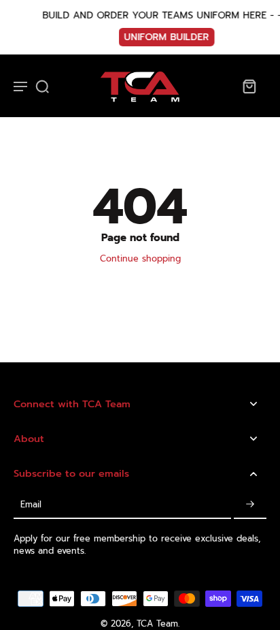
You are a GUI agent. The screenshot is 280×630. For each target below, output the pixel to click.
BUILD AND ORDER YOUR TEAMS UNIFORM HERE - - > (155, 15)
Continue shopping (140, 258)
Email (30, 504)
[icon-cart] (249, 85)
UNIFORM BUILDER (154, 37)
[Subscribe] (250, 505)
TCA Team (157, 623)
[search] (42, 85)
